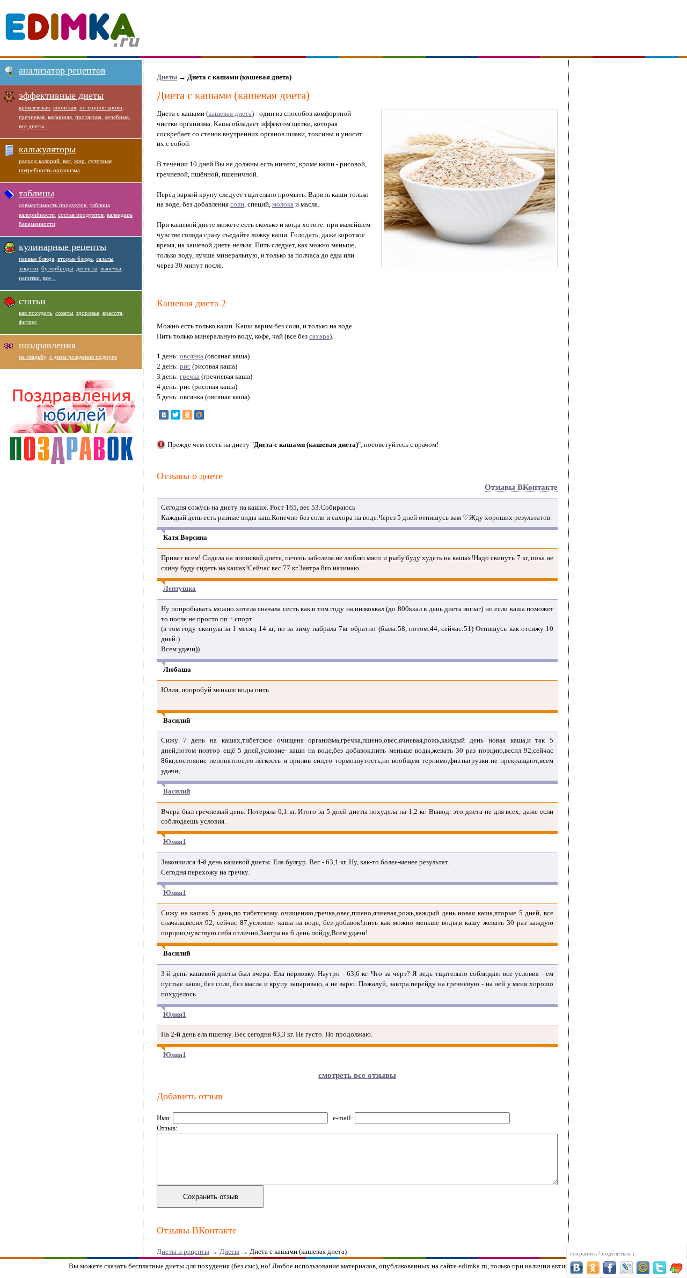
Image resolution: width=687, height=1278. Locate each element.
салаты (104, 258)
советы (64, 313)
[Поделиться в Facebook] (609, 1267)
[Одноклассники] (187, 415)
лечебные (117, 117)
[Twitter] (175, 415)
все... (49, 278)
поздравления (47, 345)
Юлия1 (174, 842)
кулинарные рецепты (62, 246)
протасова (88, 117)
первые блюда (36, 258)
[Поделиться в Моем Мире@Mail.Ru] (643, 1267)
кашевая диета (230, 113)
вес (67, 161)
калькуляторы (47, 149)
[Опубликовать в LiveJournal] (626, 1267)
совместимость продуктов (52, 205)
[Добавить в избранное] (676, 1267)
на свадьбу (32, 357)
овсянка (191, 356)
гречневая (32, 117)
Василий (176, 791)
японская (64, 107)
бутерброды (57, 268)
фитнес (28, 322)
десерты (86, 268)
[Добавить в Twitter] (659, 1267)
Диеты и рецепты (183, 1251)
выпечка (110, 268)
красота (112, 313)
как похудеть (35, 313)
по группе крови (100, 107)
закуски (28, 268)
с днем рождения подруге (83, 357)
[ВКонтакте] (164, 415)
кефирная (60, 117)
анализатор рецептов (62, 70)
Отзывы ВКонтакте (521, 487)
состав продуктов (81, 214)
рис (185, 366)
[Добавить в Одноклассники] (593, 1267)
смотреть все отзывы (357, 1075)
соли (237, 204)
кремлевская (34, 107)
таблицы (36, 193)
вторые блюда (75, 258)
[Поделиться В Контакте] (576, 1267)
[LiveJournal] (211, 415)
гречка (190, 376)
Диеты (167, 77)
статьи (32, 301)
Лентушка (179, 588)
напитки (29, 278)
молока (283, 204)
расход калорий (39, 161)
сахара (319, 336)
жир (79, 161)
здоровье (87, 313)
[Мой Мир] (199, 415)
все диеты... (34, 126)
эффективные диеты (61, 95)
